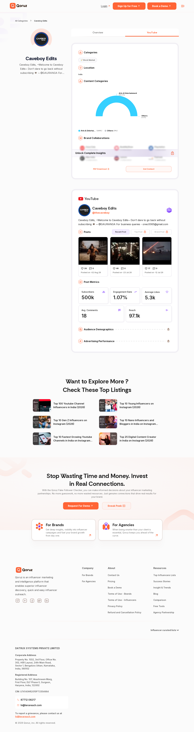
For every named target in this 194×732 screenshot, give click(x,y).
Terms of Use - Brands (120, 593)
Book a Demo (160, 6)
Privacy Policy (115, 606)
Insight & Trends (162, 587)
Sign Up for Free (127, 6)
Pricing (111, 581)
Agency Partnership (163, 612)
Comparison (159, 600)
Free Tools (159, 606)
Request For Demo (79, 505)
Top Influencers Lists (164, 575)
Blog (155, 593)
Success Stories (161, 581)
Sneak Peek (115, 505)
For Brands (87, 575)
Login (104, 6)
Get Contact (148, 169)
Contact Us (113, 575)
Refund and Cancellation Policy (124, 612)
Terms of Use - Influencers (122, 600)
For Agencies (89, 581)
